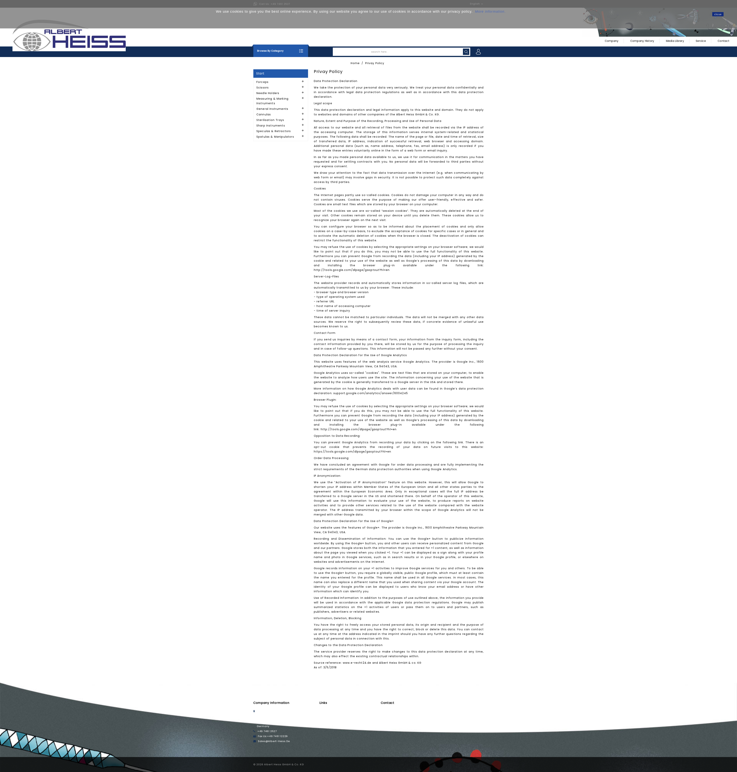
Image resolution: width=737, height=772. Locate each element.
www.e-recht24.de (357, 663)
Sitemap (325, 726)
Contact (723, 41)
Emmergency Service (395, 711)
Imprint (324, 716)
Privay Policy (328, 721)
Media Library (675, 41)
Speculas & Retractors (273, 131)
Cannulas (263, 114)
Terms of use (328, 711)
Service (701, 41)
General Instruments (272, 109)
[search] (466, 52)
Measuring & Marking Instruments (272, 101)
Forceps (262, 82)
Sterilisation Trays (270, 120)
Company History (642, 41)
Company (612, 41)
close (718, 14)
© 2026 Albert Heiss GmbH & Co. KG (278, 764)
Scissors (262, 87)
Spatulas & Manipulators (275, 137)
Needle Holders (267, 93)
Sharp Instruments (270, 125)
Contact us (388, 716)
